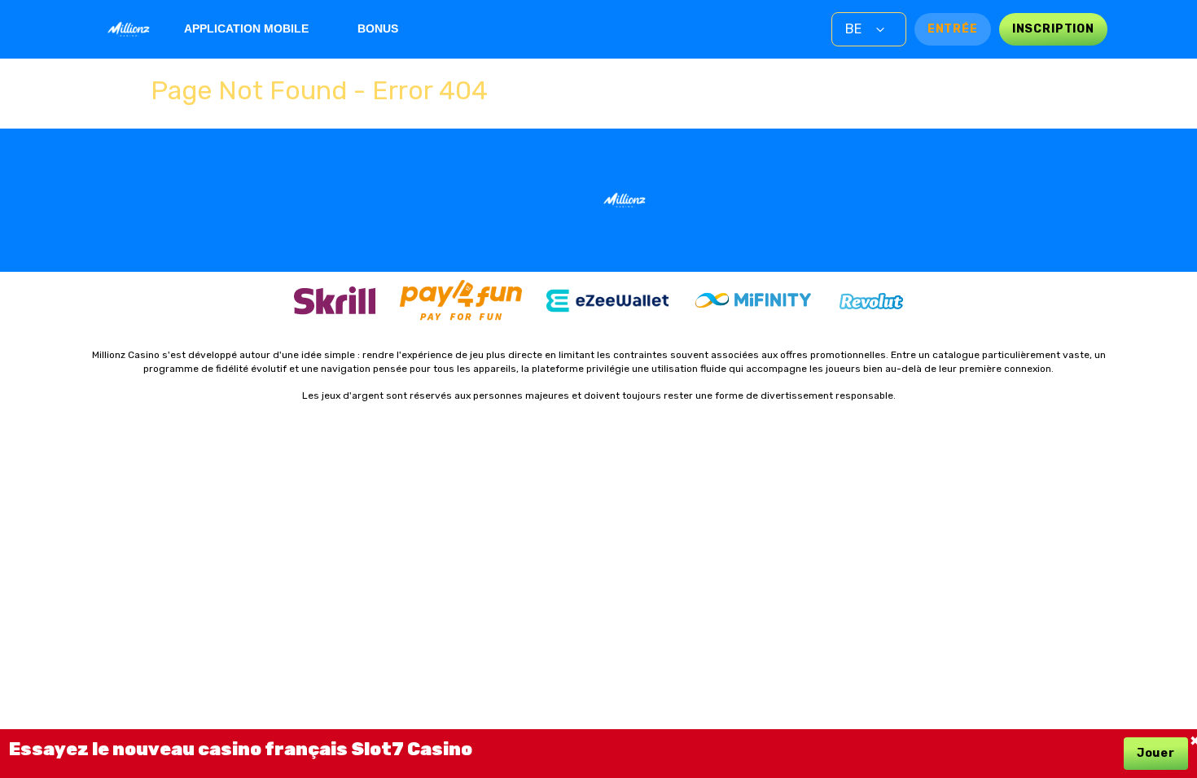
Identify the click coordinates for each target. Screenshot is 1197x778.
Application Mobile (246, 28)
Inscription (1053, 29)
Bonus (377, 28)
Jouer (1156, 753)
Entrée (952, 29)
